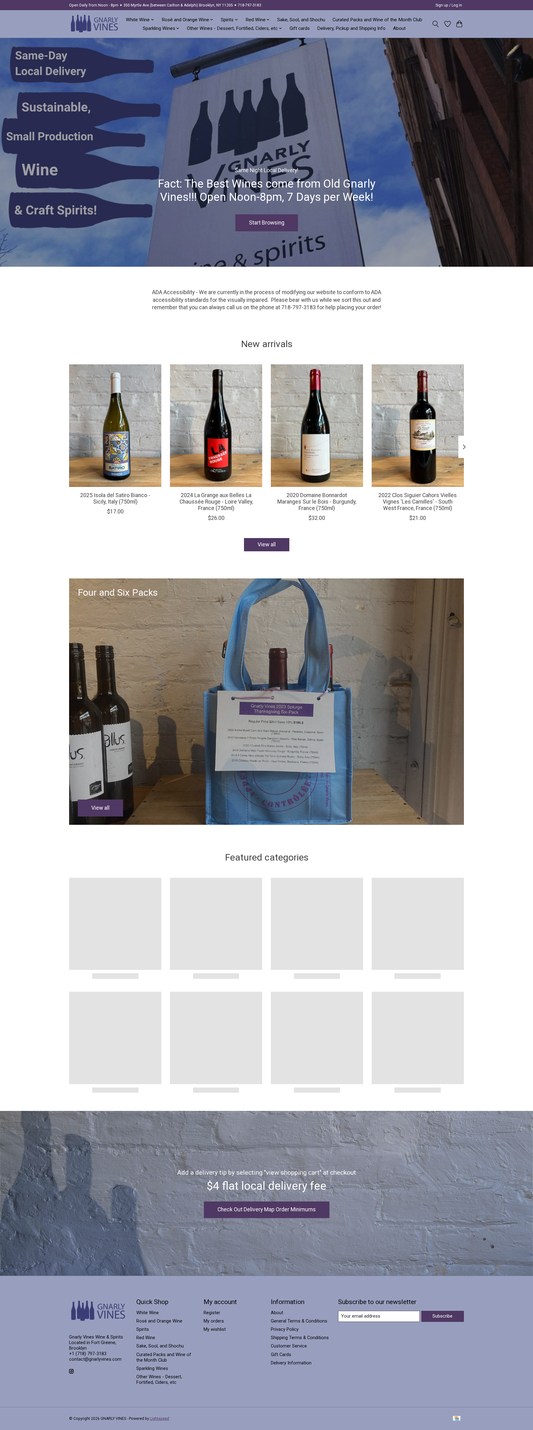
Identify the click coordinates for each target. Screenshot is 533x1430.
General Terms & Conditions (299, 1321)
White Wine (147, 1312)
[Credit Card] (457, 1419)
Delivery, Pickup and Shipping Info (351, 28)
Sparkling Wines (152, 1368)
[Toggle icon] (435, 24)
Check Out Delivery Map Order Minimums (266, 1209)
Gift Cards (281, 1354)
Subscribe (442, 1316)
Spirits (142, 1329)
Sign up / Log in (449, 5)
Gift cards (300, 28)
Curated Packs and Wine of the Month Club (377, 19)
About (399, 28)
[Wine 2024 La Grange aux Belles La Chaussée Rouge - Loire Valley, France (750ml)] (216, 425)
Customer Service (289, 1346)
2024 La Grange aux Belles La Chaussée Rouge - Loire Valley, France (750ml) (216, 501)
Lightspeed (159, 1418)
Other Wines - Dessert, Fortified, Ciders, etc (159, 1379)
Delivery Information (291, 1363)
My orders (214, 1321)
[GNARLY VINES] (94, 23)
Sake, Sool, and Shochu (301, 19)
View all (267, 544)
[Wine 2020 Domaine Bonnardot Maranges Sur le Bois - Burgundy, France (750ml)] (317, 425)
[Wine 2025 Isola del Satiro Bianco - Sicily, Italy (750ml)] (115, 425)
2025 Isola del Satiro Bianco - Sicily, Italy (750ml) (115, 498)
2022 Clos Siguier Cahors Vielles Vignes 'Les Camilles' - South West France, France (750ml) (417, 501)
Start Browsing (266, 222)
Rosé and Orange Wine (159, 1321)
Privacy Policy (285, 1329)
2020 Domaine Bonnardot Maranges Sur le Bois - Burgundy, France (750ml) (316, 501)
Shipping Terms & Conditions (300, 1337)
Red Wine (145, 1337)
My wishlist (215, 1329)
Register (212, 1312)
